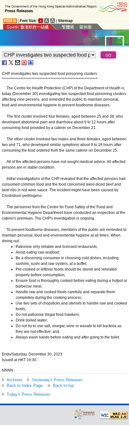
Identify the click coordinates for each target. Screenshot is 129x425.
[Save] (24, 62)
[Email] (18, 62)
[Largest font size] (52, 20)
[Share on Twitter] (11, 62)
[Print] (31, 62)
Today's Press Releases (28, 394)
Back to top (63, 385)
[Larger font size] (46, 20)
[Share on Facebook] (5, 62)
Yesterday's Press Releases (57, 379)
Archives (15, 379)
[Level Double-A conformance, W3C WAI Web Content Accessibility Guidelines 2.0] (113, 415)
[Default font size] (40, 20)
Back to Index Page (25, 385)
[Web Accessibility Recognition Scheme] (84, 413)
